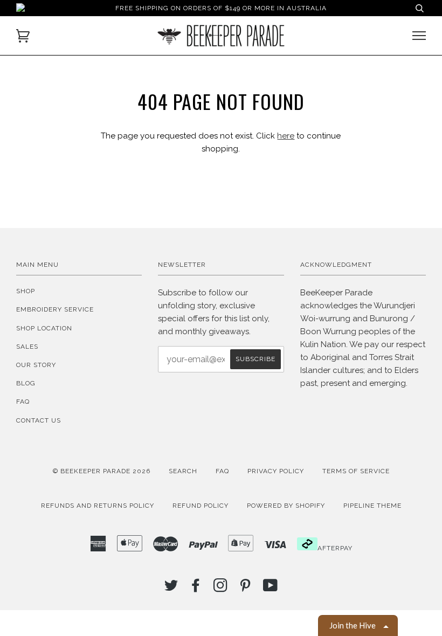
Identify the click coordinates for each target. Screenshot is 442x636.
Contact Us (38, 420)
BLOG (26, 383)
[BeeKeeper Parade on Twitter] (171, 588)
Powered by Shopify (286, 505)
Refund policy (200, 505)
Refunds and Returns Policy (97, 505)
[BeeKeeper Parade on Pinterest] (245, 588)
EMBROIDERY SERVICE (55, 309)
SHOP (25, 291)
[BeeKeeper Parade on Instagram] (220, 588)
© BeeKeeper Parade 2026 (101, 471)
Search (183, 471)
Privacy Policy (275, 471)
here (285, 136)
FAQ (23, 401)
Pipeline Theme (372, 505)
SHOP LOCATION (44, 328)
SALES (27, 346)
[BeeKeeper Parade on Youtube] (270, 588)
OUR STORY (36, 365)
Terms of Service (356, 471)
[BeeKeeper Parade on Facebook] (196, 588)
